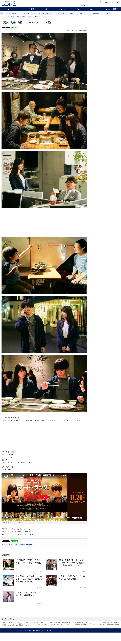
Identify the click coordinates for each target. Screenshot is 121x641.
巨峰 (29, 17)
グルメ (78, 9)
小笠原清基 (37, 17)
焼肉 (16, 544)
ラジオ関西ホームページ (111, 2)
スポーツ (47, 9)
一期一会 (34, 13)
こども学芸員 (25, 13)
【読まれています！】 (12, 13)
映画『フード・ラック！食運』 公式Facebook (17, 534)
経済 (32, 9)
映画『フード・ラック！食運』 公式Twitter (16, 531)
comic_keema (106, 13)
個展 (17, 17)
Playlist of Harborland (26, 544)
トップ (7, 9)
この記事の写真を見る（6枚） (78, 30)
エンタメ (93, 9)
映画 (10, 544)
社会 (20, 9)
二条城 (23, 17)
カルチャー (63, 9)
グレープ (87, 13)
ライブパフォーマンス (60, 13)
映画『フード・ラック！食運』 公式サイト (17, 529)
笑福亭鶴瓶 (96, 13)
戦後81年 (72, 13)
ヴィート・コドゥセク (45, 13)
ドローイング (10, 17)
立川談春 (79, 13)
